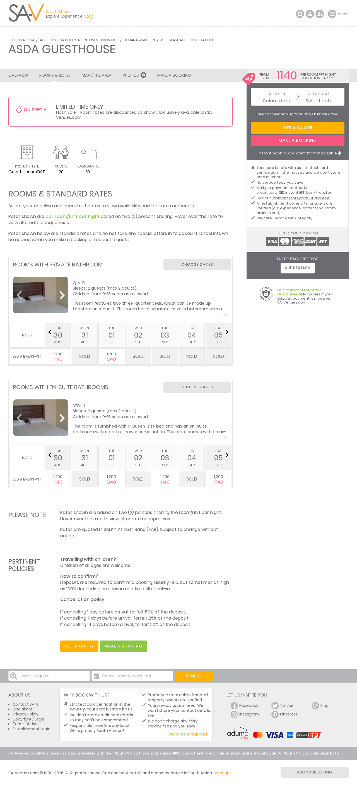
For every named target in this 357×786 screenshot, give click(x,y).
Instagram (249, 714)
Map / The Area (97, 75)
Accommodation (56, 40)
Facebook (248, 705)
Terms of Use (25, 724)
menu (333, 14)
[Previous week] (49, 332)
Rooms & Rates (55, 75)
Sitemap (222, 773)
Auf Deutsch (297, 268)
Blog (324, 705)
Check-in (276, 94)
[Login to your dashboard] (310, 14)
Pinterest (288, 714)
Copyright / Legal (29, 719)
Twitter (287, 705)
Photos (131, 75)
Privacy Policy (25, 714)
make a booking (123, 646)
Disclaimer (22, 709)
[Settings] (319, 14)
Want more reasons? (188, 734)
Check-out (319, 94)
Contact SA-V (25, 704)
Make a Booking (174, 75)
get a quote (79, 646)
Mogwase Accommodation (186, 40)
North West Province (98, 40)
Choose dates (197, 264)
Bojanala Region (139, 40)
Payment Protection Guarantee (301, 198)
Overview (18, 75)
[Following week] (227, 332)
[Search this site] (300, 14)
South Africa (21, 40)
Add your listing (314, 772)
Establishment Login (31, 729)
